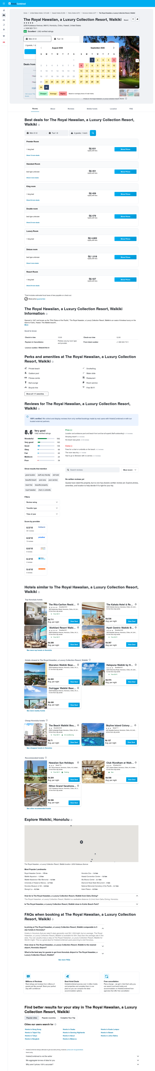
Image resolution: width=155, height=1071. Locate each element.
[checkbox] (36, 529)
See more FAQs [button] (64, 960)
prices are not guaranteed (75, 1050)
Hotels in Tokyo (31, 1036)
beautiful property (41, 485)
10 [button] (47, 71)
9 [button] (41, 71)
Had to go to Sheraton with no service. (83, 456)
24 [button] (47, 81)
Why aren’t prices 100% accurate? (39, 1064)
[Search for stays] (4, 15)
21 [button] (68, 76)
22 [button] (74, 76)
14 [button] (68, 71)
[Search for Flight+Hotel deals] (4, 25)
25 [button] (52, 81)
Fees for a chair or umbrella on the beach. (84, 449)
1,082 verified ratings (45, 31)
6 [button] (62, 65)
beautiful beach (30, 480)
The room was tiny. (75, 452)
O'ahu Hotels (72, 13)
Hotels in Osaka (69, 1029)
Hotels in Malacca (70, 1039)
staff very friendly (44, 475)
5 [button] (57, 65)
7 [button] (68, 65)
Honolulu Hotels (87, 13)
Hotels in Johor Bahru (109, 1036)
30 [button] (41, 87)
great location (30, 475)
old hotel (56, 475)
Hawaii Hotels (56, 13)
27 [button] (63, 81)
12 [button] (57, 71)
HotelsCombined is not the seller (39, 1056)
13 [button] (63, 71)
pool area (42, 480)
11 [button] (52, 71)
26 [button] (57, 81)
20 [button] (63, 76)
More (26, 325)
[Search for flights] (4, 10)
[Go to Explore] (4, 29)
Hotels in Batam (107, 1032)
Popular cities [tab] (31, 1018)
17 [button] (47, 76)
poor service (53, 480)
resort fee (28, 485)
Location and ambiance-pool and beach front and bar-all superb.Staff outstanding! (99, 433)
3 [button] (46, 65)
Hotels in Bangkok (32, 1039)
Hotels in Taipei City (33, 1032)
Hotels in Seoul (69, 1036)
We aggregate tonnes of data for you (40, 1060)
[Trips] (4, 36)
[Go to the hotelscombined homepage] (17, 3)
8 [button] (73, 65)
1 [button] (73, 60)
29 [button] (74, 81)
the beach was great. (77, 440)
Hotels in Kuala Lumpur (110, 1029)
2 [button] (41, 65)
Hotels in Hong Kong (33, 1029)
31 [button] (47, 87)
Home (25, 13)
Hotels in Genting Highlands (74, 1032)
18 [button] (52, 76)
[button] (3, 3)
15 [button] (74, 71)
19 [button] (57, 76)
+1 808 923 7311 (30, 28)
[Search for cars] (4, 20)
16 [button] (41, 76)
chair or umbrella (44, 490)
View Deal (74, 621)
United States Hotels (36, 13)
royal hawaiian (30, 490)
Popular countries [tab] (49, 1018)
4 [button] (52, 65)
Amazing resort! (75, 436)
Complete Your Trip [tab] (67, 1018)
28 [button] (68, 81)
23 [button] (41, 81)
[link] (39, 650)
